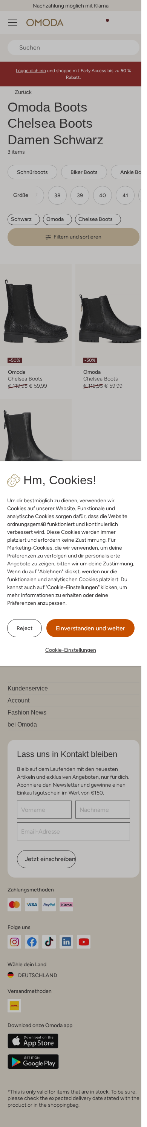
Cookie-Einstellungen (70, 650)
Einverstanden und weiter (90, 628)
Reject (24, 628)
